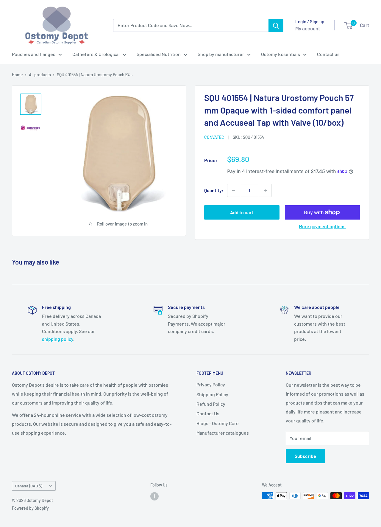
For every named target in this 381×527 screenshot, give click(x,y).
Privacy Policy (210, 384)
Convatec (214, 137)
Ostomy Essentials (280, 54)
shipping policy (57, 339)
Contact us (328, 54)
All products (40, 74)
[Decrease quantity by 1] (233, 190)
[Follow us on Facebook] (154, 496)
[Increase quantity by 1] (265, 190)
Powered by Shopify (30, 508)
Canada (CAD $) (28, 485)
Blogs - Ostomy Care (217, 423)
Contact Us (207, 413)
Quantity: (214, 190)
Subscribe (305, 456)
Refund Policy (210, 404)
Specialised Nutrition (159, 54)
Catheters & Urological (96, 54)
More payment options (322, 226)
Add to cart (241, 212)
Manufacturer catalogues (222, 433)
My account (307, 28)
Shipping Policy (212, 394)
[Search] (275, 25)
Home (17, 74)
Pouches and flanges (33, 54)
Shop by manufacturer (221, 54)
